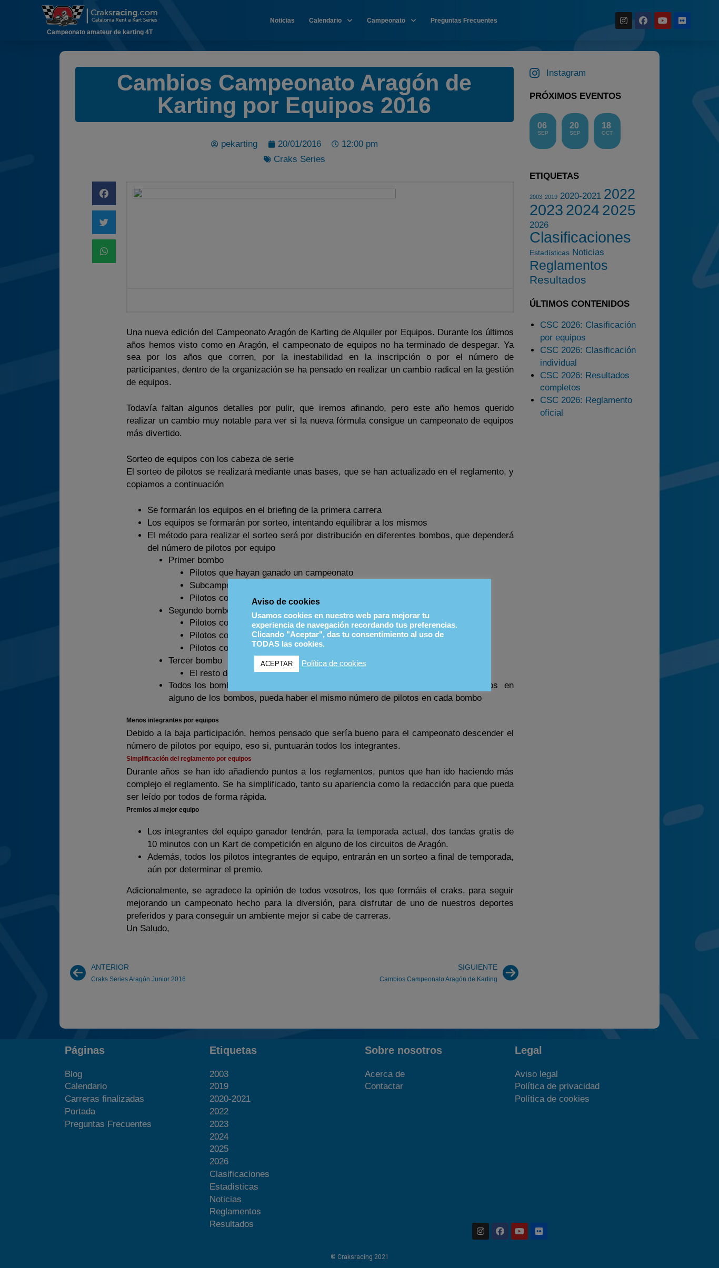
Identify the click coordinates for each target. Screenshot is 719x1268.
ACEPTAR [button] (277, 664)
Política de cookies (334, 663)
